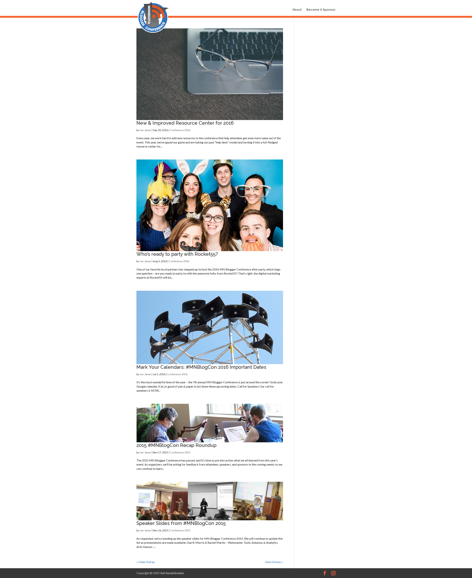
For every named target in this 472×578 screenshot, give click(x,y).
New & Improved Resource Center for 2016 (185, 123)
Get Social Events (172, 573)
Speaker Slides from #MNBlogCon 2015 (181, 523)
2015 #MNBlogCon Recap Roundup (176, 445)
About (297, 9)
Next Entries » (274, 562)
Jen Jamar (145, 130)
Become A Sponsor (321, 9)
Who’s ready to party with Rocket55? (177, 254)
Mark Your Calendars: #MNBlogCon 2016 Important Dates (201, 367)
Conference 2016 (180, 130)
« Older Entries (145, 562)
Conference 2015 (180, 452)
